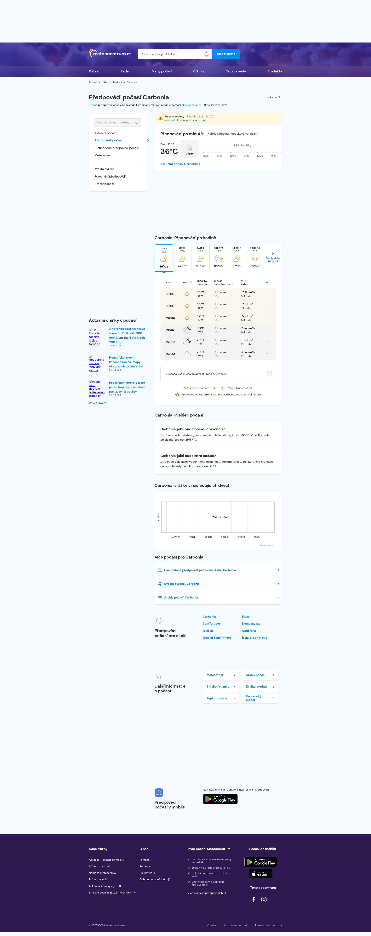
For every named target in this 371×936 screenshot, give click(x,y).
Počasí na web (98, 879)
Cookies (212, 925)
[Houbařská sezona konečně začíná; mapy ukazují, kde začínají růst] (97, 369)
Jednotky (272, 97)
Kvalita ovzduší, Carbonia (182, 584)
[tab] (164, 257)
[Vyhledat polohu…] (207, 54)
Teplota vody (236, 71)
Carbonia (209, 617)
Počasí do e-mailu (100, 866)
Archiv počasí (104, 184)
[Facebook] (254, 903)
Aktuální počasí (105, 133)
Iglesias (208, 631)
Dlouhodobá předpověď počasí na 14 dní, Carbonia (200, 570)
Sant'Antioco (212, 624)
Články (198, 71)
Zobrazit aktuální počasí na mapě (185, 120)
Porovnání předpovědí (110, 176)
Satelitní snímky (218, 687)
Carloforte (249, 631)
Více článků (97, 403)
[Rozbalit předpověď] (267, 282)
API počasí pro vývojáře (103, 886)
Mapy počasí (162, 71)
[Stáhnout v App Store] (260, 873)
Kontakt (144, 859)
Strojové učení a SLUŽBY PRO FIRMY (111, 892)
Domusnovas (251, 624)
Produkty (275, 71)
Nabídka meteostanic (102, 873)
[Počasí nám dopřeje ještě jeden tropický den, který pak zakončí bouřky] (97, 394)
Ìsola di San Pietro (254, 638)
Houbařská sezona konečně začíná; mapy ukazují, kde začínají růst (126, 362)
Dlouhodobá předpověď (273, 260)
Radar (125, 71)
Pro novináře (147, 873)
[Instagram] (264, 903)
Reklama (145, 866)
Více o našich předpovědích (205, 893)
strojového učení (192, 105)
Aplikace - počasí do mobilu (106, 859)
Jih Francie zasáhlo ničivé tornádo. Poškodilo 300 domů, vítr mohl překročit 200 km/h (127, 335)
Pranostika (188, 394)
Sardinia (117, 82)
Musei (246, 617)
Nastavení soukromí (235, 925)
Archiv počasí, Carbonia (181, 597)
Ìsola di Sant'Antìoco (217, 638)
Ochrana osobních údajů (155, 879)
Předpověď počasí (108, 140)
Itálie (104, 82)
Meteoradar (215, 675)
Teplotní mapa (217, 698)
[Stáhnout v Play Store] (260, 862)
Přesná (93, 105)
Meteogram (102, 155)
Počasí (94, 71)
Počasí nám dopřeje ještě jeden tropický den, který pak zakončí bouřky (127, 387)
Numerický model (253, 698)
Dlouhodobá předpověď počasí (116, 148)
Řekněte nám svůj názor (268, 925)
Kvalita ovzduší (104, 169)
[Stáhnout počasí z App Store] (220, 799)
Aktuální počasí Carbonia (179, 164)
